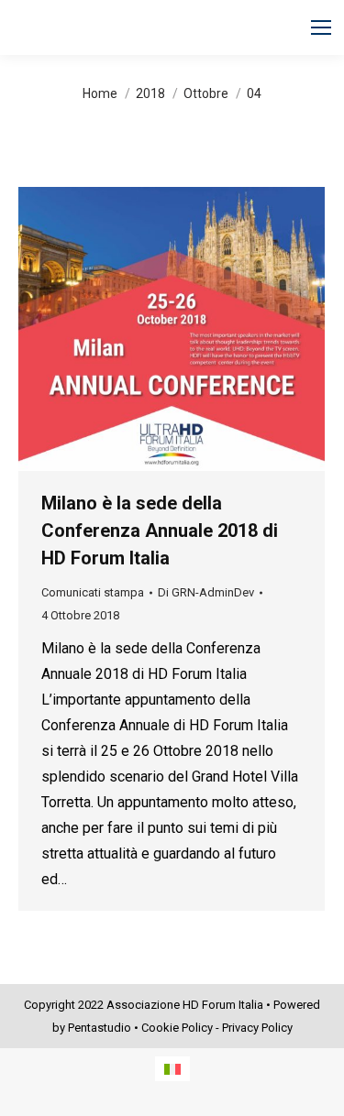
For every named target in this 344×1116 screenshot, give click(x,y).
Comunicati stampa (92, 592)
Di (206, 592)
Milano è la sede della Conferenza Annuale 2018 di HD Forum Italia (159, 530)
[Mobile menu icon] (321, 27)
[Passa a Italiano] (172, 1068)
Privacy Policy (257, 1027)
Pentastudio (99, 1027)
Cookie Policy (177, 1027)
